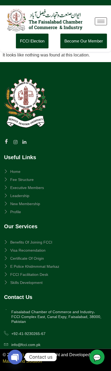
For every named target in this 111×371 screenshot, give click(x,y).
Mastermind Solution (22, 361)
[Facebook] (7, 141)
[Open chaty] (15, 357)
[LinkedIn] (25, 141)
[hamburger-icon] (101, 21)
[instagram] (16, 141)
